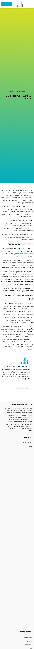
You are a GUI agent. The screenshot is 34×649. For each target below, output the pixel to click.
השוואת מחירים (27, 443)
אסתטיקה (29, 641)
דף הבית (23, 91)
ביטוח (27, 207)
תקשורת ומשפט (27, 637)
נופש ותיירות (28, 645)
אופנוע (17, 254)
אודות (30, 446)
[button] (30, 3)
